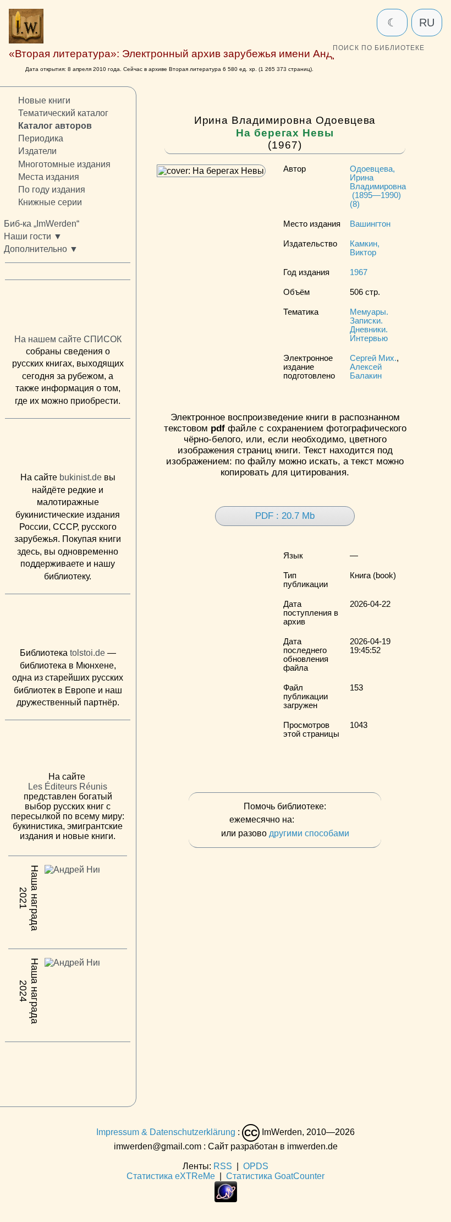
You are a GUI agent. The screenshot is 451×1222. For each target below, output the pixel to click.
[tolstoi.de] (68, 622)
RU (427, 23)
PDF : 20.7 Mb (285, 516)
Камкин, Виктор (365, 248)
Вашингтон (370, 224)
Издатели (37, 151)
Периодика (40, 138)
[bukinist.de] (68, 448)
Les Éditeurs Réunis (67, 786)
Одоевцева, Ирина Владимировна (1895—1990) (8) (378, 187)
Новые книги (44, 100)
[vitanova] (67, 1071)
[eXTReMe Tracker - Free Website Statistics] (226, 1199)
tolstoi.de (87, 652)
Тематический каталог (63, 113)
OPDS (255, 1166)
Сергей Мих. (373, 358)
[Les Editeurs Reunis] (68, 749)
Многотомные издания (64, 163)
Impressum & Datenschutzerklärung (165, 1132)
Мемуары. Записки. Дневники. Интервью (369, 325)
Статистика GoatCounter (275, 1176)
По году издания (51, 189)
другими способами (309, 833)
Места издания (48, 176)
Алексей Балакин (366, 371)
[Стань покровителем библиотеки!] (318, 820)
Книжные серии (50, 201)
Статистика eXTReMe (171, 1176)
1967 (358, 272)
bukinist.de (80, 477)
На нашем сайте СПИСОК (68, 338)
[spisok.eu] (68, 309)
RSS (222, 1166)
